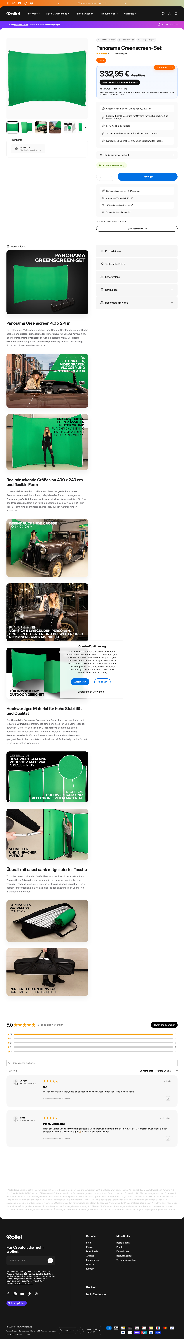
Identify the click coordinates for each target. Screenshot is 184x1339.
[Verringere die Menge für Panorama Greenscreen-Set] (99, 177)
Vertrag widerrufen (126, 1260)
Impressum (53, 1331)
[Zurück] (59, 3)
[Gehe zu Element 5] (70, 127)
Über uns (91, 1264)
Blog (88, 1242)
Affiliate (90, 1255)
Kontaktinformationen (14, 1334)
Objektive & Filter (21, 24)
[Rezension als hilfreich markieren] (168, 1098)
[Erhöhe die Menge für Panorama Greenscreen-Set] (112, 177)
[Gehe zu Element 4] (55, 127)
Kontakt (90, 1268)
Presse (89, 1247)
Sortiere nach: (147, 1070)
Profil (119, 1247)
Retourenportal (124, 1255)
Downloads (92, 1251)
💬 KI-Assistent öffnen (137, 229)
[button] (66, 1024)
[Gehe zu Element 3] (41, 127)
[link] (96, 1294)
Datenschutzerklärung (96, 672)
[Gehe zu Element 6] (84, 127)
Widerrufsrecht (11, 1331)
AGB (38, 1331)
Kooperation (92, 1260)
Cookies (27, 1334)
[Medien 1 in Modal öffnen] (47, 78)
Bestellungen (123, 1242)
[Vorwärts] (125, 3)
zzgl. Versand (120, 88)
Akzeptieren (80, 681)
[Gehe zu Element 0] (12, 127)
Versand (44, 1331)
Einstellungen (123, 1251)
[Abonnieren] (50, 1260)
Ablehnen (102, 681)
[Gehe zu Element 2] (27, 127)
